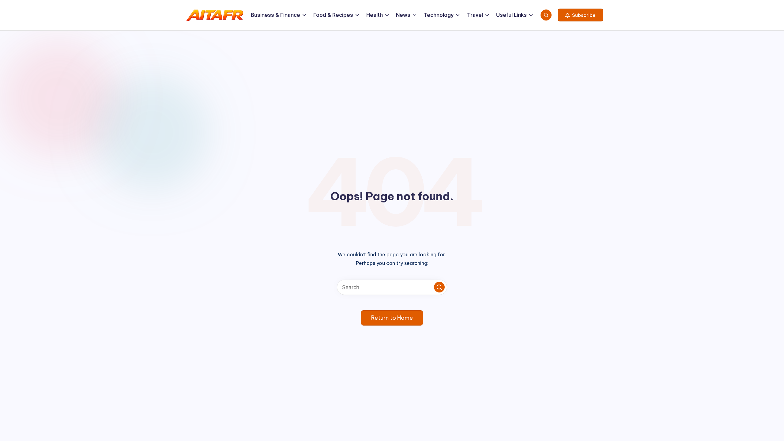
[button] (580, 15)
